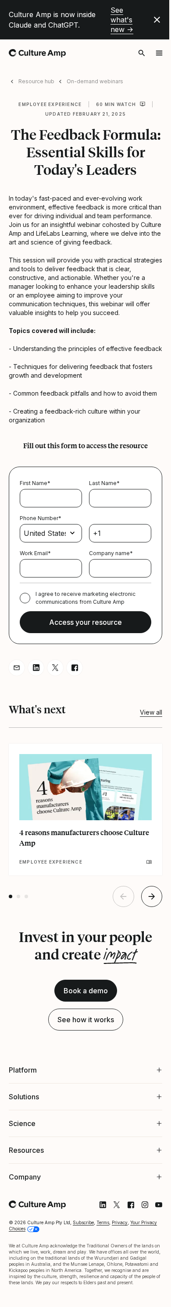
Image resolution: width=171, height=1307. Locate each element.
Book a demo (86, 990)
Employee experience (50, 104)
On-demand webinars (95, 81)
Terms (102, 1266)
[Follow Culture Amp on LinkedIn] (96, 1248)
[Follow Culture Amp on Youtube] (152, 1248)
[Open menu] (159, 53)
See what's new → (121, 20)
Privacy (120, 1266)
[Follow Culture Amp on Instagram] (138, 1248)
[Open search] (141, 53)
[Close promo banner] (156, 19)
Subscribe (83, 1266)
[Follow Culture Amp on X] (110, 1248)
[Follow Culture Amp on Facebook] (124, 1248)
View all (151, 712)
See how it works (85, 1019)
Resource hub (36, 81)
